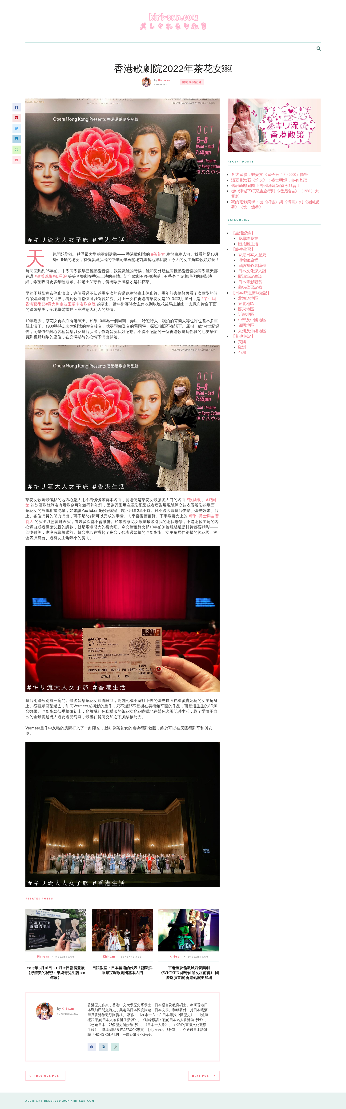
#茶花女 (158, 254)
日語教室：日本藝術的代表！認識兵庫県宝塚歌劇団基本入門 (122, 970)
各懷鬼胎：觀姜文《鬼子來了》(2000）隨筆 (269, 174)
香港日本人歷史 (252, 254)
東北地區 (246, 303)
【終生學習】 (243, 249)
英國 (242, 341)
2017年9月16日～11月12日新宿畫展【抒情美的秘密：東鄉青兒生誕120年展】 (56, 973)
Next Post (201, 1075)
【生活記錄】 (243, 233)
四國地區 (246, 325)
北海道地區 (248, 298)
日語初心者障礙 (252, 265)
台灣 (242, 352)
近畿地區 (246, 314)
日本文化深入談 (252, 270)
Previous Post (47, 1075)
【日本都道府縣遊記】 (251, 292)
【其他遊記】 (243, 336)
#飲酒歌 (194, 499)
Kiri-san (164, 80)
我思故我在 (248, 238)
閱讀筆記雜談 (250, 276)
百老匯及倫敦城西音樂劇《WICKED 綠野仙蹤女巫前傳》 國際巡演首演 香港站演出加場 (189, 973)
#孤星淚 (60, 276)
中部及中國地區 (252, 319)
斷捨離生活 (248, 243)
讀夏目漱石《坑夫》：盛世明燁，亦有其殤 (269, 180)
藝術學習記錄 (192, 82)
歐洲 (242, 347)
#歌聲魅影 (44, 276)
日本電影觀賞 (250, 282)
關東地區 (246, 309)
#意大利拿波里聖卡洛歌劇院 (70, 304)
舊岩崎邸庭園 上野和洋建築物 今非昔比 (266, 185)
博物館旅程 (248, 260)
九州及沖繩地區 (252, 330)
